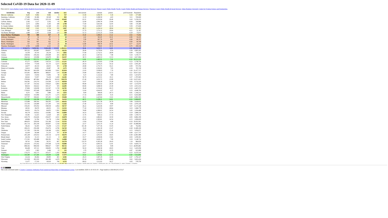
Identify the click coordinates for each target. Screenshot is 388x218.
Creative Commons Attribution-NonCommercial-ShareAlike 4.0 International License (47, 170)
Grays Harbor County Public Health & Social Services (27, 9)
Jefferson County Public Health (55, 9)
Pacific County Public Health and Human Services (132, 9)
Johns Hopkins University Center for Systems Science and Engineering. (205, 9)
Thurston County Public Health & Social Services (165, 9)
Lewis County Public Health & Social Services (81, 9)
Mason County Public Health (106, 9)
